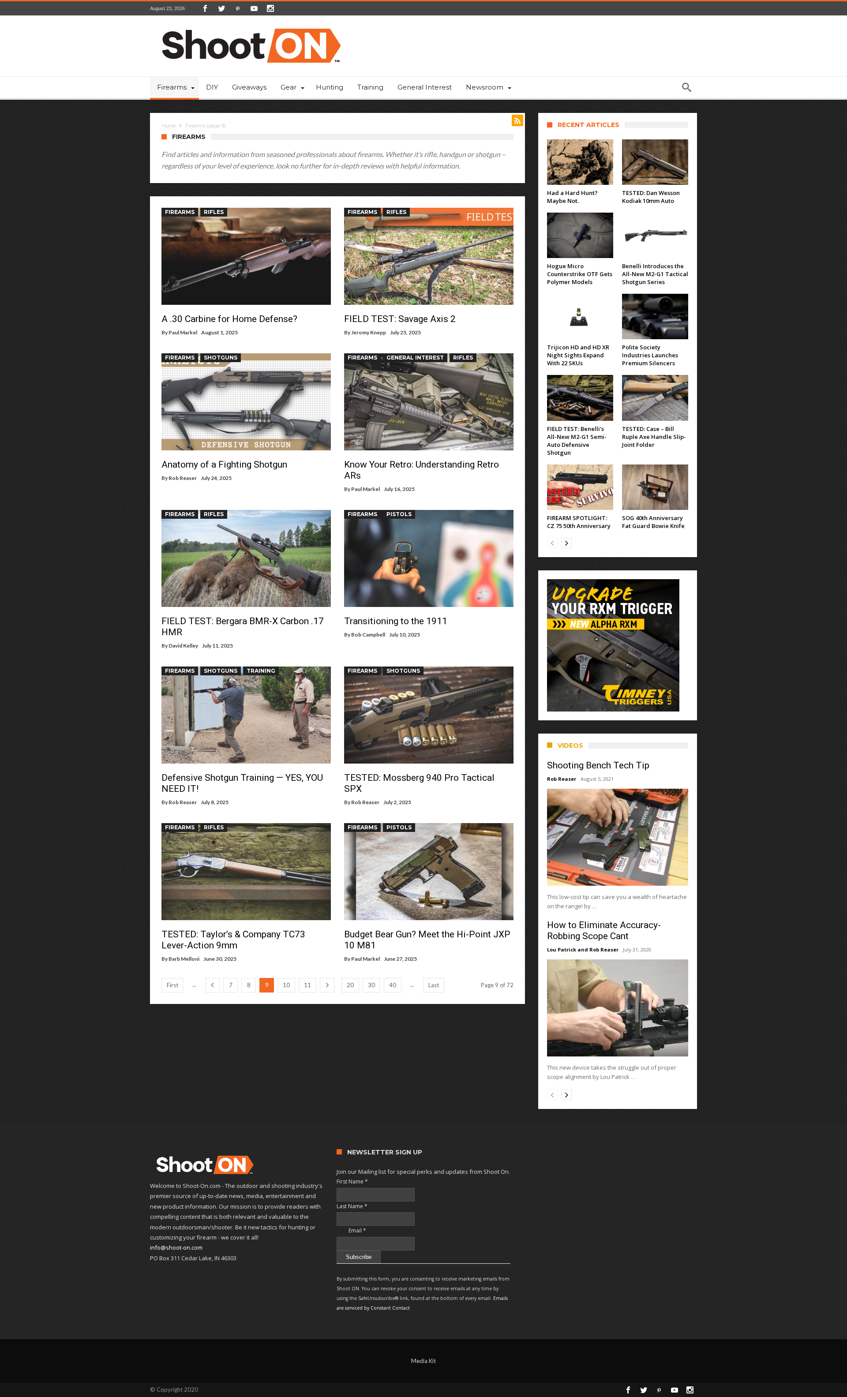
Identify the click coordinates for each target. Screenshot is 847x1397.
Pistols (399, 514)
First (172, 985)
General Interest (415, 357)
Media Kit (423, 1360)
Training (261, 670)
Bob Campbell (368, 634)
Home (168, 126)
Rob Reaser (183, 478)
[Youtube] (254, 8)
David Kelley (183, 645)
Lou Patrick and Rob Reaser (582, 949)
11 (307, 985)
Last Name (352, 1206)
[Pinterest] (238, 8)
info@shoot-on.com (176, 1247)
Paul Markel (183, 332)
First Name (352, 1181)
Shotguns (220, 357)
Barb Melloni (184, 958)
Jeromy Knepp (368, 332)
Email (351, 1230)
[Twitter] (221, 8)
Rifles (214, 212)
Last (433, 985)
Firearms (180, 212)
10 (286, 985)
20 (350, 985)
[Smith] (617, 645)
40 (392, 985)
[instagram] (270, 8)
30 (371, 985)
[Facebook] (205, 8)
